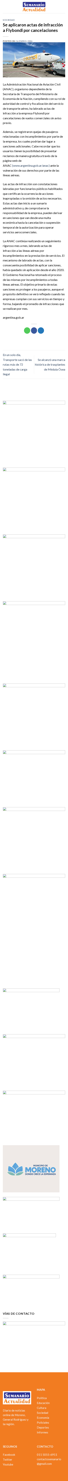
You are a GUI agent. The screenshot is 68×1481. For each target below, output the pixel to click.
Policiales (43, 1422)
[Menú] (5, 6)
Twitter (7, 1459)
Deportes (43, 1427)
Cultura (41, 1407)
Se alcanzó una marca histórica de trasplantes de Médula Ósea (50, 364)
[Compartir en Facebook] (34, 330)
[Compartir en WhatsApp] (27, 330)
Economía (43, 1417)
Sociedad (9, 20)
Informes (42, 1432)
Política (42, 1398)
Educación (43, 1403)
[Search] (63, 6)
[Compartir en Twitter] (41, 330)
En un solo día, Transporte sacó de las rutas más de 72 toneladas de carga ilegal (17, 364)
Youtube (8, 1464)
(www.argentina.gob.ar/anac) (31, 165)
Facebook (9, 1454)
